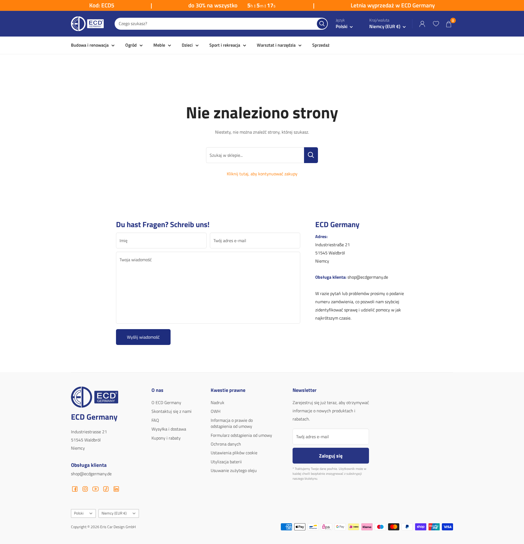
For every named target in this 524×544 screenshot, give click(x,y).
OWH (216, 411)
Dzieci (187, 45)
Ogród (131, 45)
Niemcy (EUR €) (114, 513)
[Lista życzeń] (436, 23)
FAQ (155, 420)
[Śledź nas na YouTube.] (95, 489)
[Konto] (422, 23)
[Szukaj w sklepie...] (311, 155)
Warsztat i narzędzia (276, 45)
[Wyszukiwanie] (322, 24)
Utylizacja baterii (226, 461)
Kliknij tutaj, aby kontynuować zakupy (262, 173)
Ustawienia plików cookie (234, 452)
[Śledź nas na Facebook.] (75, 489)
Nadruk (217, 402)
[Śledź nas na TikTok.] (106, 489)
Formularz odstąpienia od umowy (241, 435)
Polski (79, 513)
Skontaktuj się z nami (171, 411)
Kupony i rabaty (166, 438)
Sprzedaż (320, 45)
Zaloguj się (331, 455)
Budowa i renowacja (90, 45)
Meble (159, 45)
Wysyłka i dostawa (168, 429)
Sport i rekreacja (224, 45)
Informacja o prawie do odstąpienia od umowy (232, 423)
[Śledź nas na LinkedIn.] (116, 489)
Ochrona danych (226, 444)
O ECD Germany (166, 402)
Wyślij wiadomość (143, 337)
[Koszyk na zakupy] (448, 23)
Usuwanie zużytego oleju (234, 470)
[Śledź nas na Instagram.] (85, 489)
